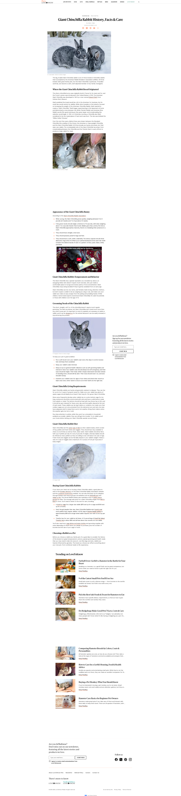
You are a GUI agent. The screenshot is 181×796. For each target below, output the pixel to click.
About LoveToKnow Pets (56, 772)
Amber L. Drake (91, 23)
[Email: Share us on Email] (94, 28)
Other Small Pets (94, 15)
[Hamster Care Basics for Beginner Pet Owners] (65, 701)
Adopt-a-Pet (57, 497)
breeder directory (65, 491)
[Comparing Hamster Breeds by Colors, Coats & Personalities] (65, 653)
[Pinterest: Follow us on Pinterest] (126, 759)
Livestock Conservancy (65, 493)
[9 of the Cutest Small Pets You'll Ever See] (65, 582)
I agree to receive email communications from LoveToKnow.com (120, 356)
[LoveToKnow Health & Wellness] (69, 782)
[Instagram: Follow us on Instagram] (130, 759)
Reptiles (99, 2)
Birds (106, 2)
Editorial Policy (78, 772)
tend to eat (98, 509)
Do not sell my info (108, 789)
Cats (81, 2)
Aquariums (114, 2)
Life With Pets (67, 2)
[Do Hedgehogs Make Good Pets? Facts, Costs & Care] (65, 614)
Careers (87, 772)
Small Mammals (90, 2)
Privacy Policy (117, 789)
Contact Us (95, 772)
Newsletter (69, 772)
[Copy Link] (98, 28)
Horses (122, 2)
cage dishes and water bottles (76, 523)
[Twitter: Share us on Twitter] (87, 28)
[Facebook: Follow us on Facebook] (116, 759)
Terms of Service (127, 789)
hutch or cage (61, 504)
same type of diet (74, 428)
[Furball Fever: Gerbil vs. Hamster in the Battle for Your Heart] (65, 565)
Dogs (75, 2)
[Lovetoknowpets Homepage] (47, 2)
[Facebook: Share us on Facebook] (83, 28)
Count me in (123, 351)
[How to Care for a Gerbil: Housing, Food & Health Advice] (65, 669)
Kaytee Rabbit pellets (94, 511)
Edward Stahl (93, 97)
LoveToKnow (130, 2)
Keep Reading (83, 571)
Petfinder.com (94, 495)
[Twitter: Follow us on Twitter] (121, 759)
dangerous (69, 313)
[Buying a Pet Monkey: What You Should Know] (65, 685)
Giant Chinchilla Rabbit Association (75, 216)
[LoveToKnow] (54, 782)
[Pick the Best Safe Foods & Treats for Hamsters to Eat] (65, 598)
